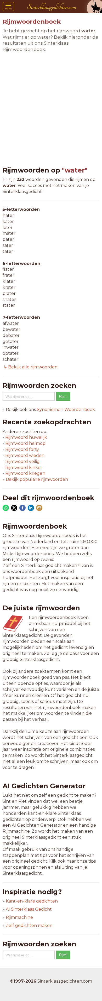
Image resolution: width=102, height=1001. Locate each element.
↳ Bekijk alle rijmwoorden (30, 366)
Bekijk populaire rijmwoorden (37, 479)
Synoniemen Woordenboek (66, 409)
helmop (25, 443)
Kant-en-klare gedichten (32, 901)
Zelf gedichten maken (29, 925)
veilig (22, 461)
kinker (23, 467)
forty (22, 449)
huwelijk (26, 437)
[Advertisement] (51, 110)
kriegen (25, 473)
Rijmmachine (19, 917)
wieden (24, 455)
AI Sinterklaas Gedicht (29, 909)
